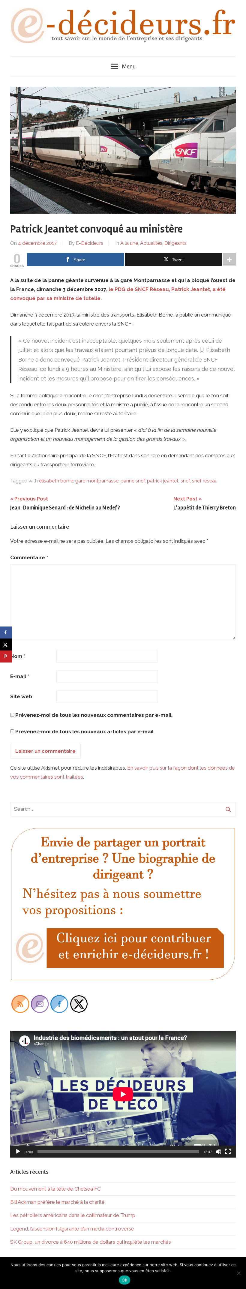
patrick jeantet (162, 481)
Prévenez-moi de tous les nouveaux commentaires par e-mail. (93, 715)
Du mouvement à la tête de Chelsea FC (55, 1189)
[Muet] (218, 1152)
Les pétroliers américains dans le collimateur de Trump (72, 1215)
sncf (185, 481)
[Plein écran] (228, 1152)
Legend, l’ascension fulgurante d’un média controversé (72, 1229)
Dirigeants (175, 243)
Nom (17, 656)
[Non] (239, 1273)
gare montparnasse (96, 481)
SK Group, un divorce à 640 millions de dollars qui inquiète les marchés (90, 1242)
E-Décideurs (89, 243)
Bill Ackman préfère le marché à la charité (57, 1202)
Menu (129, 66)
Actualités (151, 243)
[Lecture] (18, 1152)
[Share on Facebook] (6, 632)
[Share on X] (6, 644)
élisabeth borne (56, 481)
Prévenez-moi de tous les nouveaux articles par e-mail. (85, 732)
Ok (124, 1280)
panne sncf (133, 481)
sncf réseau (205, 481)
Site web (21, 696)
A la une (129, 243)
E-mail (19, 676)
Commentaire (29, 557)
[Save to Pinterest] (6, 657)
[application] (123, 1094)
